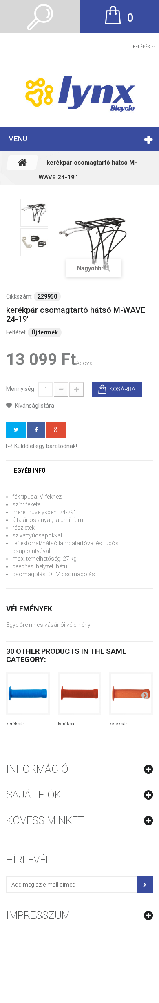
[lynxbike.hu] (79, 93)
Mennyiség (20, 389)
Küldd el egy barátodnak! (45, 446)
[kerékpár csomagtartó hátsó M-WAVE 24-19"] (34, 213)
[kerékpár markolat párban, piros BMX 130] (80, 693)
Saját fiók (33, 795)
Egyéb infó (30, 470)
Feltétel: (16, 332)
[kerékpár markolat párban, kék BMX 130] (28, 693)
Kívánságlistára (34, 405)
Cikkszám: (19, 296)
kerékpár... (16, 724)
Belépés (141, 47)
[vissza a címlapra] (22, 162)
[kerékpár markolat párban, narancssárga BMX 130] (131, 693)
